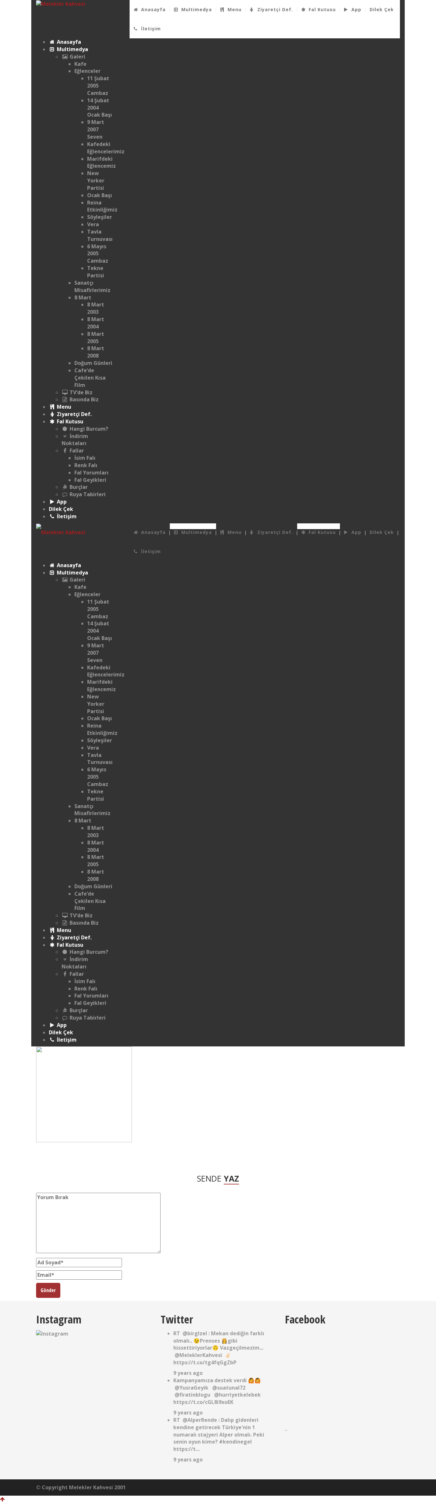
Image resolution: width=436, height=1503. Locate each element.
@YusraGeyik (191, 1387)
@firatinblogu (192, 1394)
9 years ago (188, 1372)
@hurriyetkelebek (237, 1394)
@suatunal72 (228, 1387)
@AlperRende (200, 1419)
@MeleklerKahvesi (198, 1355)
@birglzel (195, 1333)
